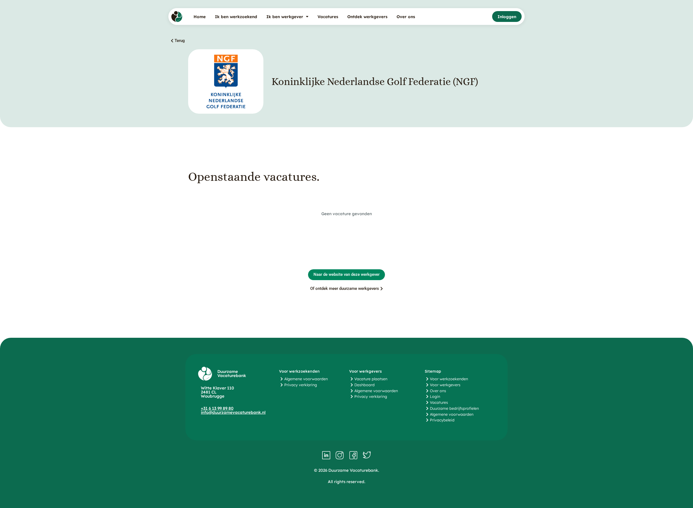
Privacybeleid (442, 420)
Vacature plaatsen (370, 378)
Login (435, 396)
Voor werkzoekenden (449, 378)
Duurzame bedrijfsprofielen (454, 408)
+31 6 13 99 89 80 (217, 408)
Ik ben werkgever (284, 16)
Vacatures (328, 16)
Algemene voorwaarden (306, 378)
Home (200, 16)
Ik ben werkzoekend (236, 16)
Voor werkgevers (445, 384)
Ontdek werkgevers (367, 16)
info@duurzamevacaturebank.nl (233, 412)
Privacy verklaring (300, 384)
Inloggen (507, 16)
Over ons (406, 16)
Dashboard (364, 384)
